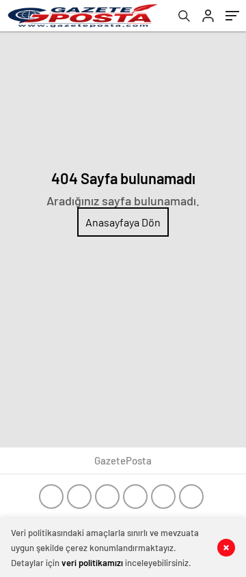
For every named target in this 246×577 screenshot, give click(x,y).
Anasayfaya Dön (123, 222)
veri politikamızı (92, 562)
